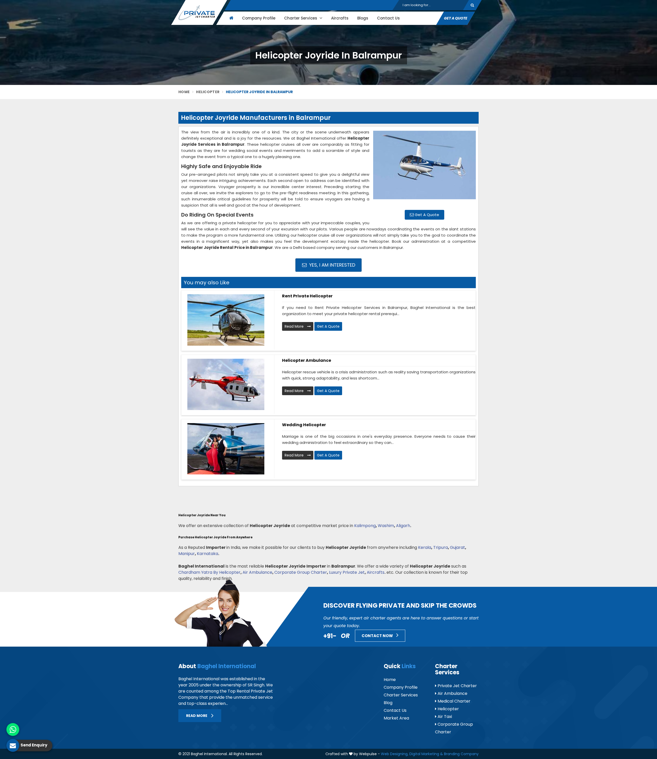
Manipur (186, 554)
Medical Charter (453, 701)
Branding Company (461, 753)
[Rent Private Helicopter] (225, 320)
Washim (386, 526)
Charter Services (301, 18)
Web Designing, (394, 753)
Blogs (362, 18)
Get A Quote (426, 214)
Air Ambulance (257, 572)
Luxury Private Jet (347, 572)
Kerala (424, 547)
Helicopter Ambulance (306, 360)
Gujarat (457, 547)
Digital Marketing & (426, 753)
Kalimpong (365, 526)
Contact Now (378, 635)
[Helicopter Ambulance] (225, 384)
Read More (295, 326)
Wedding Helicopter (304, 425)
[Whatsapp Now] (12, 729)
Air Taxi (444, 716)
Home (184, 91)
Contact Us (388, 18)
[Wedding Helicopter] (225, 448)
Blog (388, 703)
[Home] (230, 18)
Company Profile (258, 18)
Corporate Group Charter (300, 572)
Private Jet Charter (457, 686)
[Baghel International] (199, 12)
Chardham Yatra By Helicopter (209, 572)
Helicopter (207, 91)
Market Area (396, 718)
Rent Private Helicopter (307, 296)
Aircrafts (340, 18)
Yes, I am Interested (331, 265)
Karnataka (207, 554)
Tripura (440, 547)
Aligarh (403, 526)
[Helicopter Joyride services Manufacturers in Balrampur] (424, 167)
